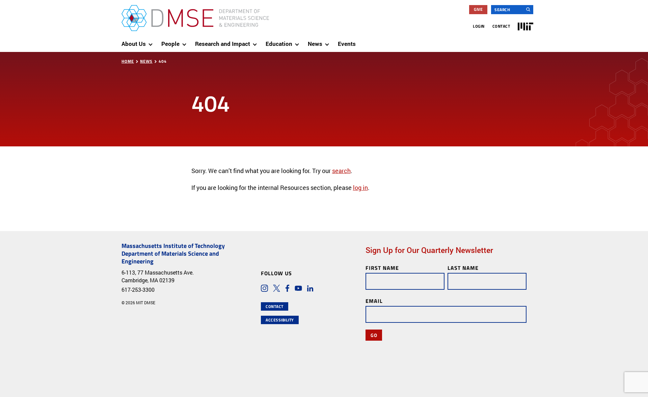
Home (128, 61)
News (146, 61)
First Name (382, 268)
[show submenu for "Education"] (298, 41)
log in (360, 187)
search (341, 171)
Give (478, 9)
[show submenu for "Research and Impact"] (256, 41)
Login (479, 26)
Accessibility (280, 320)
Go (374, 335)
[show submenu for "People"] (185, 41)
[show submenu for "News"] (328, 41)
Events (347, 44)
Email (374, 301)
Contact (501, 26)
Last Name (463, 268)
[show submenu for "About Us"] (152, 41)
